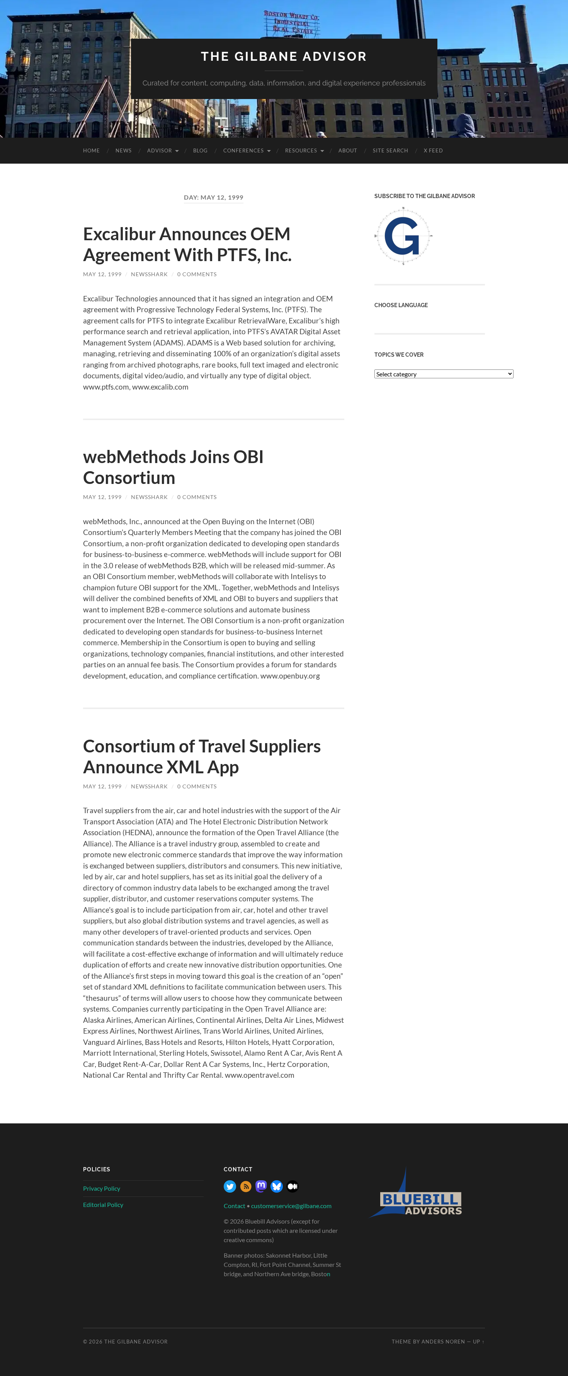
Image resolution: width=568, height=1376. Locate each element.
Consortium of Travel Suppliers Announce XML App (202, 756)
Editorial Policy (103, 1204)
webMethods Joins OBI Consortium (173, 467)
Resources (301, 150)
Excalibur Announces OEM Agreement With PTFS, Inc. (187, 244)
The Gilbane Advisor (284, 56)
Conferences (243, 150)
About (347, 150)
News (124, 150)
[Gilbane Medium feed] (292, 1190)
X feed (433, 150)
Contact (234, 1205)
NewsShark (149, 274)
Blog (200, 150)
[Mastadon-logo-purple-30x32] (261, 1190)
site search (390, 150)
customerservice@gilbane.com (291, 1205)
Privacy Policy (101, 1188)
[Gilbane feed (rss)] (246, 1190)
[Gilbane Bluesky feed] (276, 1190)
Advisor (159, 150)
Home (91, 150)
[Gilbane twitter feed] (230, 1190)
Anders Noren (443, 1341)
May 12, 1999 (102, 274)
